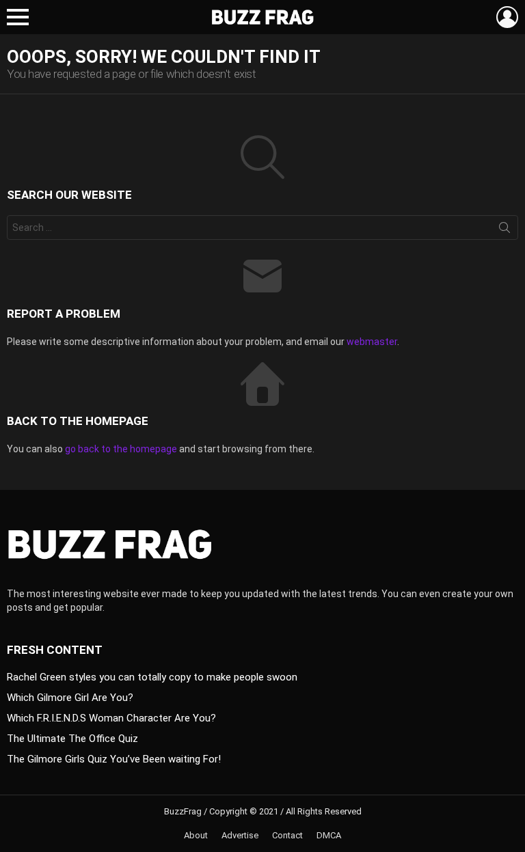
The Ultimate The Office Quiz (72, 738)
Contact (287, 835)
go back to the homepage (121, 448)
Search (504, 230)
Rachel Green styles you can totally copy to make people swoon (152, 677)
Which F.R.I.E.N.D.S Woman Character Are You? (111, 718)
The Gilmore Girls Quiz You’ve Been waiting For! (114, 759)
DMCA (329, 835)
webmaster (372, 341)
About (196, 835)
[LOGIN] (507, 17)
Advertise (239, 835)
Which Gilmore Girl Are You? (70, 697)
